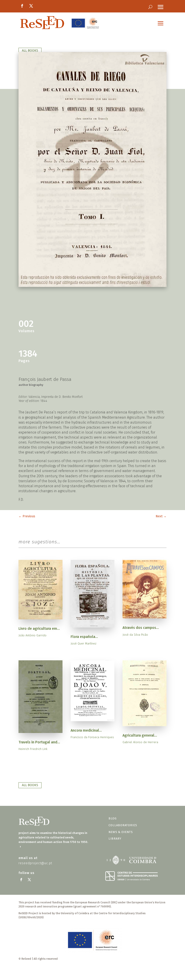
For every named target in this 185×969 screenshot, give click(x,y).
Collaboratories (123, 825)
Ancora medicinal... (86, 730)
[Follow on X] (31, 6)
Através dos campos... (141, 627)
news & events (121, 832)
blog (113, 818)
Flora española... (84, 637)
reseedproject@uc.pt (35, 863)
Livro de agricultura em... (39, 628)
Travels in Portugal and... (39, 742)
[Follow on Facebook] (22, 6)
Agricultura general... (140, 735)
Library (115, 838)
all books (30, 51)
